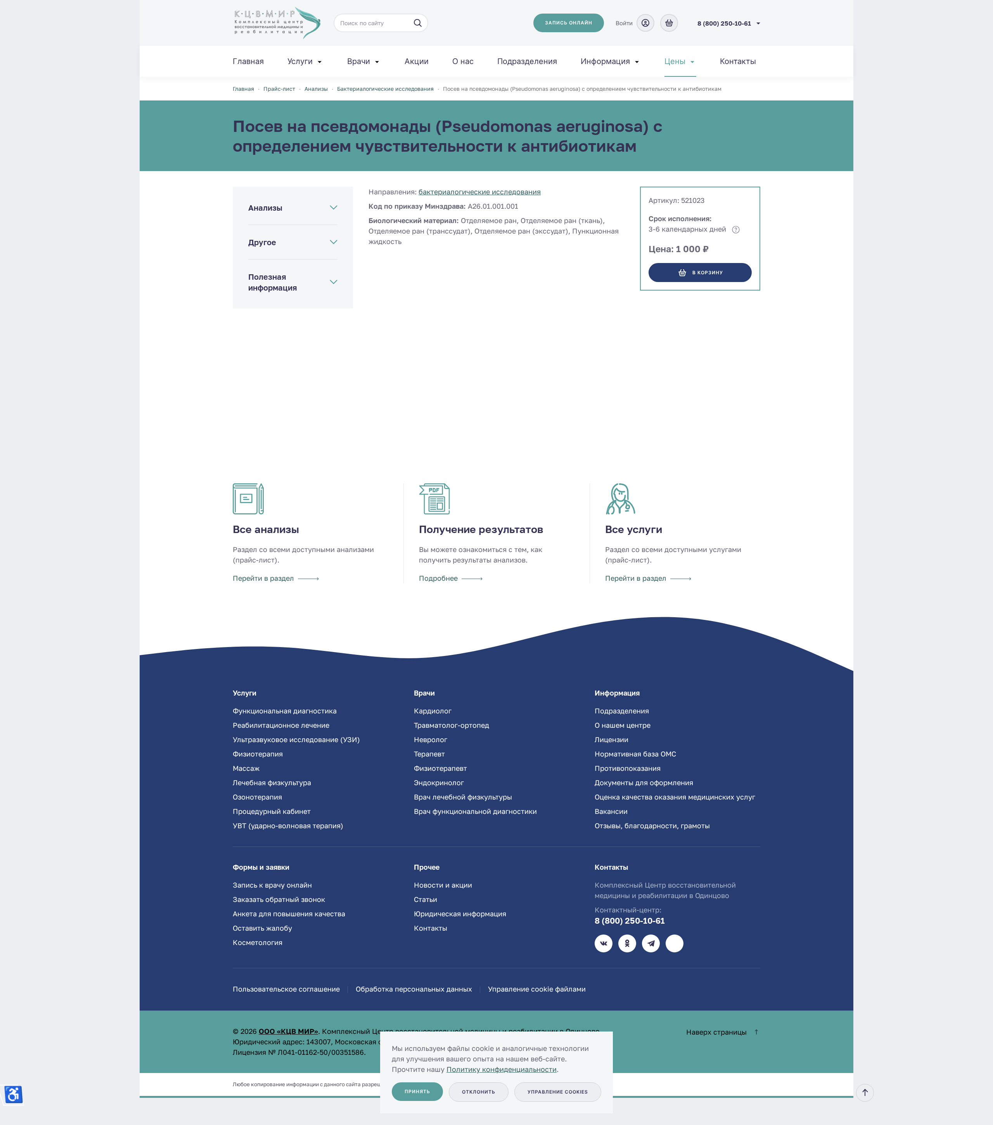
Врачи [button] (358, 61)
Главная (248, 61)
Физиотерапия (258, 753)
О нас (463, 61)
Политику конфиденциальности (501, 1069)
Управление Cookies (558, 1092)
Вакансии (611, 811)
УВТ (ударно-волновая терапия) (288, 825)
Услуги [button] (300, 61)
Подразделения (527, 61)
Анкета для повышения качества (289, 913)
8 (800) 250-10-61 (630, 921)
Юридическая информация (460, 913)
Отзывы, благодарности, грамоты (652, 825)
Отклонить (478, 1092)
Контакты (738, 61)
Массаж (246, 768)
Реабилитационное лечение (281, 725)
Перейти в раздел (263, 578)
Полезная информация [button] (272, 282)
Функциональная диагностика (285, 710)
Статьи (425, 899)
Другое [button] (262, 242)
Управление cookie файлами (537, 989)
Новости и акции (443, 885)
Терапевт (429, 753)
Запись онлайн (568, 23)
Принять (417, 1091)
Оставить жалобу (262, 928)
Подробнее (438, 578)
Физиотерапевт (440, 768)
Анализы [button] (265, 207)
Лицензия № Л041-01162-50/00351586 (298, 1052)
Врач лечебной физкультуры (463, 797)
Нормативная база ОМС (635, 753)
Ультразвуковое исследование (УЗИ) (296, 739)
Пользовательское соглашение (286, 989)
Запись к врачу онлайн (272, 885)
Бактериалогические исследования (480, 191)
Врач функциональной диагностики (475, 811)
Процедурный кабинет (272, 811)
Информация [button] (605, 61)
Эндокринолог (439, 782)
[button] (865, 1093)
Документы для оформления (644, 782)
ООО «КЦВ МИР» (288, 1031)
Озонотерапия (257, 797)
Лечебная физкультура (272, 782)
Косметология (257, 942)
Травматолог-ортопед (451, 725)
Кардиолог (433, 710)
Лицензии (611, 739)
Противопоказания (628, 768)
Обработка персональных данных (414, 989)
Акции (417, 61)
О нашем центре (622, 725)
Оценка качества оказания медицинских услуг (675, 797)
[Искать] (417, 23)
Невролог (430, 739)
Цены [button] (674, 61)
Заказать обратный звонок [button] (279, 899)
